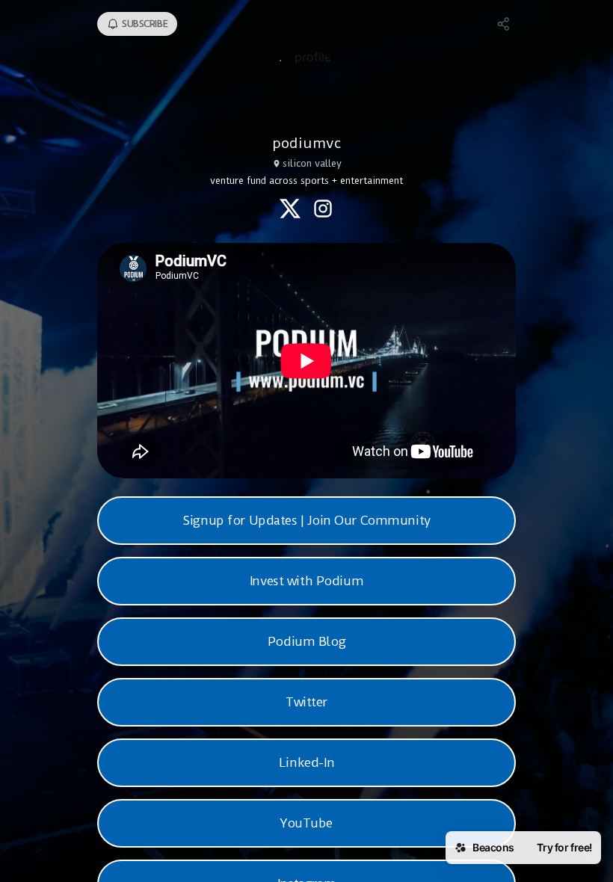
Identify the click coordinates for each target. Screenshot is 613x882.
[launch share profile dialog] (504, 24)
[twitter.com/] (290, 210)
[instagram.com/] (322, 210)
